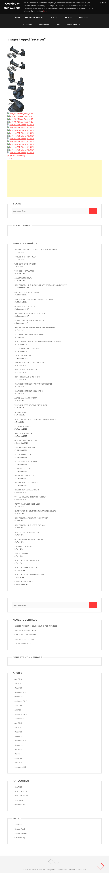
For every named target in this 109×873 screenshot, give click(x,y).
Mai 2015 (17, 727)
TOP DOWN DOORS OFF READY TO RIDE (30, 363)
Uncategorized (19, 805)
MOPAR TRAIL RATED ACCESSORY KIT (29, 320)
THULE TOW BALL (21, 553)
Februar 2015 (19, 736)
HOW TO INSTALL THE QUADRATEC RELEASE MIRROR (35, 419)
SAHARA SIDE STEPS (22, 469)
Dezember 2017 (20, 692)
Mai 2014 (17, 754)
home (17, 18)
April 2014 (18, 758)
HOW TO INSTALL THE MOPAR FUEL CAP (30, 525)
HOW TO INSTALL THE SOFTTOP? (27, 377)
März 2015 (18, 732)
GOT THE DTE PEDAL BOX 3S (25, 440)
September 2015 (20, 714)
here (45, 11)
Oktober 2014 (19, 745)
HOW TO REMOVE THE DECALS (26, 560)
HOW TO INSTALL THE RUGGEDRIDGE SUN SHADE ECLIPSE (37, 342)
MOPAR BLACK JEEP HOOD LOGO (27, 504)
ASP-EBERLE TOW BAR (23, 546)
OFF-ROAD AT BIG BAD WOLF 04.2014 (28, 539)
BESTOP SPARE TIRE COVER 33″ (26, 349)
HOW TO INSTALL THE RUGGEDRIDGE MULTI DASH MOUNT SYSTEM (40, 285)
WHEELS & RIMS (20, 412)
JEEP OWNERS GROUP (23, 433)
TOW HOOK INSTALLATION (24, 271)
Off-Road (68, 18)
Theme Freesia (62, 870)
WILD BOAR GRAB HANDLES (25, 264)
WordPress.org (19, 838)
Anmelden (18, 825)
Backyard (83, 18)
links (58, 24)
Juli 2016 (17, 710)
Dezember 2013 (20, 767)
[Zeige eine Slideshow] (16, 156)
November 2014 (20, 741)
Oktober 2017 (19, 697)
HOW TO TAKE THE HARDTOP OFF (27, 532)
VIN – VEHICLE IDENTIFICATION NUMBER (30, 497)
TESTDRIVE (18, 800)
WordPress (82, 870)
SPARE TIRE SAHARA (22, 356)
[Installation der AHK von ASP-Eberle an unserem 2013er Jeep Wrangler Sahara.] (20, 133)
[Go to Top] (100, 866)
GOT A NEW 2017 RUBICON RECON (27, 306)
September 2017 (20, 701)
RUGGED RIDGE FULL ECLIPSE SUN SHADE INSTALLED (35, 250)
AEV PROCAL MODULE (23, 426)
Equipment (27, 24)
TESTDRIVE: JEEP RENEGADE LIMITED (29, 335)
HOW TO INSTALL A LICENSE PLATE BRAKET (31, 518)
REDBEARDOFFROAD (37, 870)
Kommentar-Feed (20, 833)
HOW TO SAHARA (21, 796)
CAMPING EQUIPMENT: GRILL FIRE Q (28, 391)
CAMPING (18, 787)
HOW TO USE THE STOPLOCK (25, 568)
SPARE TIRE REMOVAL (23, 278)
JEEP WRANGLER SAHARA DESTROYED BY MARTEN (34, 327)
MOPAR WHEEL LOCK (22, 455)
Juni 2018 (18, 679)
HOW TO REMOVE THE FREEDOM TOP (29, 575)
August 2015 (19, 719)
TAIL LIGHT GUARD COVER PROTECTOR (29, 313)
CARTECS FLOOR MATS (23, 582)
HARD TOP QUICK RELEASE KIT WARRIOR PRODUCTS (35, 511)
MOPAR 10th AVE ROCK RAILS (25, 462)
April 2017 (18, 705)
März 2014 (18, 763)
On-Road (53, 18)
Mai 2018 (17, 684)
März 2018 (18, 688)
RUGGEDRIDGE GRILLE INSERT (26, 490)
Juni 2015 (18, 723)
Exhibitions (44, 24)
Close (103, 2)
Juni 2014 (18, 749)
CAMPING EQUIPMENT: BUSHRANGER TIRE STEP (33, 384)
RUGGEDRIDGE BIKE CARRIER (26, 483)
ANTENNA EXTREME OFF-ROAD (26, 292)
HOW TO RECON (20, 791)
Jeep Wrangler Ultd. (33, 18)
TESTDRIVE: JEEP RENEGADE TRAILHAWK (30, 405)
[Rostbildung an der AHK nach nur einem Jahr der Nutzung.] (16, 47)
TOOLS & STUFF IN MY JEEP (25, 257)
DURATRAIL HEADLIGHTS (24, 476)
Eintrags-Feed (19, 829)
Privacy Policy (73, 24)
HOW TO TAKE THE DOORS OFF (26, 370)
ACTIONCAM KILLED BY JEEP (25, 398)
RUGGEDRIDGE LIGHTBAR (24, 447)
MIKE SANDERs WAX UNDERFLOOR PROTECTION (33, 299)
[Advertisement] (54, 178)
